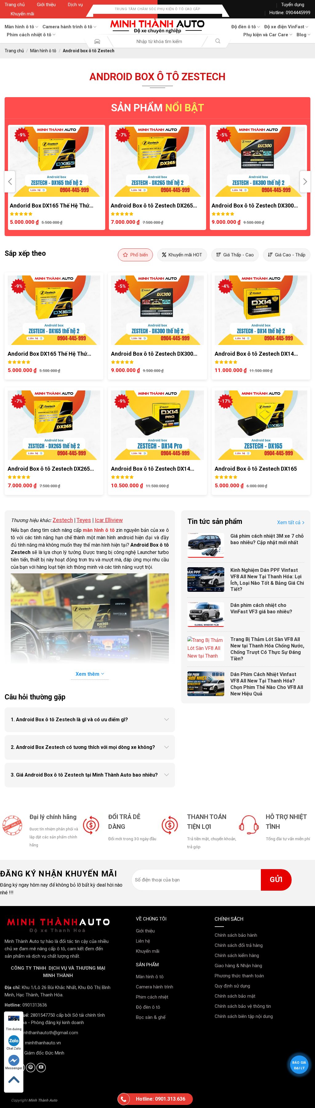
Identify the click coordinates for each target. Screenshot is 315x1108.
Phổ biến (139, 255)
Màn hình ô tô (19, 27)
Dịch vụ (75, 4)
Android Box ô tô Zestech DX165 (256, 468)
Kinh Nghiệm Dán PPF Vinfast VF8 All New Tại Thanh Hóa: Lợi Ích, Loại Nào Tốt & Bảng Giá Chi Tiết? (267, 579)
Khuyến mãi (22, 14)
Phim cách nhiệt (152, 997)
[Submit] (218, 41)
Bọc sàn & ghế (150, 1017)
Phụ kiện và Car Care (265, 35)
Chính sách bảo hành (236, 935)
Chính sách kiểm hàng (237, 955)
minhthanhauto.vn (43, 1043)
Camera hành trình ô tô (67, 27)
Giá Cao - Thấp (290, 255)
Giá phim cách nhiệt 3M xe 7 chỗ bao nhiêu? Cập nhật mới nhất (267, 539)
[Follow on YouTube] (41, 1067)
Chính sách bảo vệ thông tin (243, 1006)
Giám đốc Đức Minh (44, 1053)
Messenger (13, 1068)
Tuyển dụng (292, 4)
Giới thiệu (46, 4)
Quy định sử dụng (232, 986)
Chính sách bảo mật (235, 996)
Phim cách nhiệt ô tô (29, 35)
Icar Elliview (109, 520)
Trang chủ (15, 4)
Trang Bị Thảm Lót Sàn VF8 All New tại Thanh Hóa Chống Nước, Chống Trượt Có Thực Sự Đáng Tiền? (267, 648)
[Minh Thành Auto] (157, 26)
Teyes (84, 520)
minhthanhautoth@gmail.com (48, 1032)
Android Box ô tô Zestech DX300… (154, 205)
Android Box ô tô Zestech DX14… (253, 205)
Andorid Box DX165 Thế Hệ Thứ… (49, 353)
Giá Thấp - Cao (238, 255)
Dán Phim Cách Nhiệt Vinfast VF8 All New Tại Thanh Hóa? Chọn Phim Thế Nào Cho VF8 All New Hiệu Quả (266, 683)
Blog (301, 35)
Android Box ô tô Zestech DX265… (53, 205)
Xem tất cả (289, 522)
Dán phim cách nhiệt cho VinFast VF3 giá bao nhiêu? (261, 608)
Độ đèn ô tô (243, 27)
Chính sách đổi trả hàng (239, 945)
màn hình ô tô (98, 530)
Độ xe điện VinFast (284, 27)
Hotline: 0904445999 (289, 12)
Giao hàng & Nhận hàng (238, 965)
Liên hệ (143, 941)
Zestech (63, 520)
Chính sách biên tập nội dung (244, 1016)
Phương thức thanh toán (239, 976)
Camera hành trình (154, 987)
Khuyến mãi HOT (185, 255)
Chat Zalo (13, 1048)
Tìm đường (14, 1029)
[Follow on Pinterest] (30, 1067)
